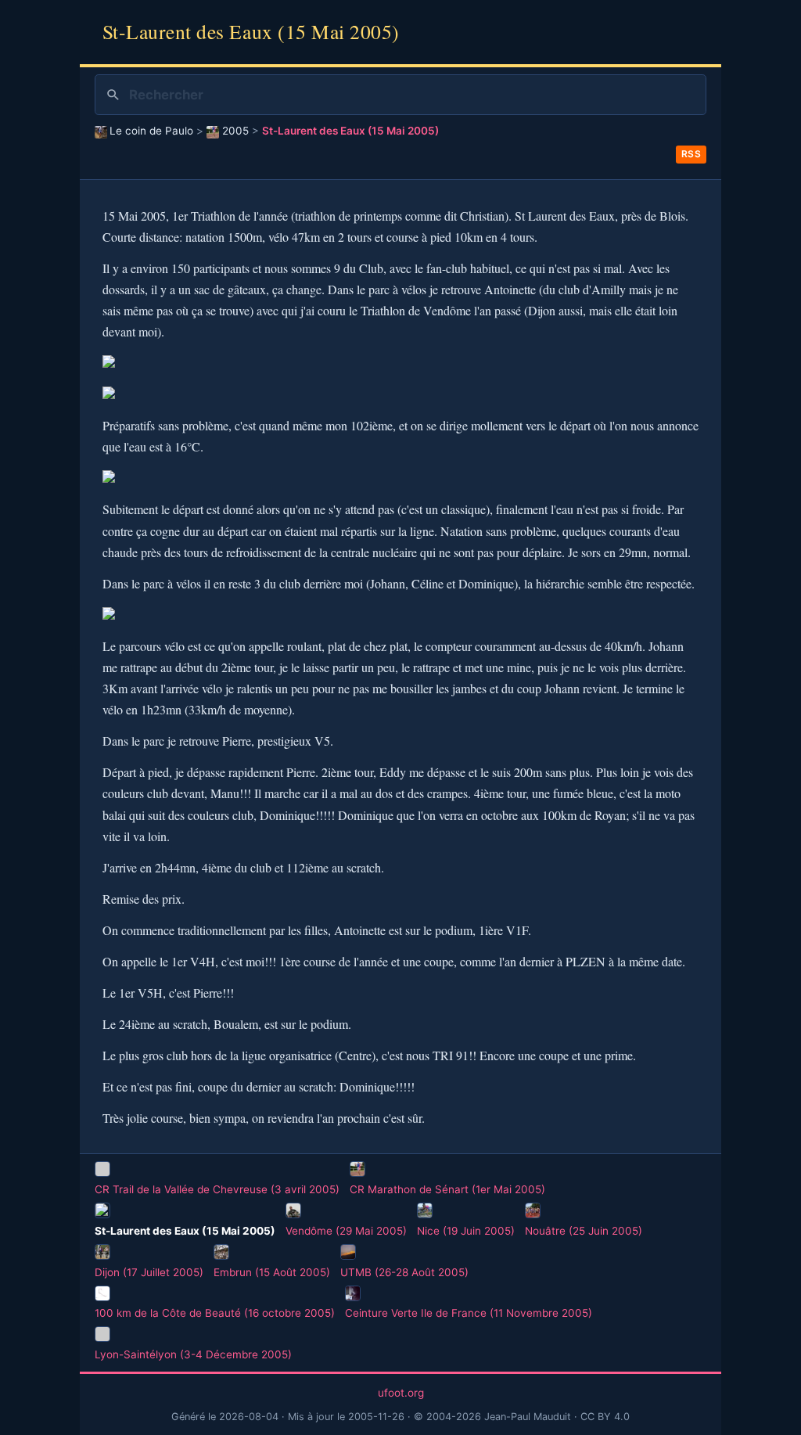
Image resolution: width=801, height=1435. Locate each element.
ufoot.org (401, 1392)
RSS (691, 154)
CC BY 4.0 (605, 1416)
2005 (235, 130)
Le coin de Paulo (151, 130)
